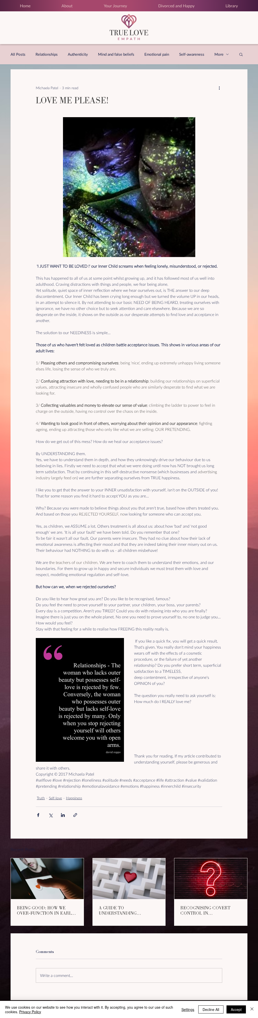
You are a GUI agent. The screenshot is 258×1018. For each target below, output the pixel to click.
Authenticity (78, 54)
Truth (41, 798)
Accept (236, 1009)
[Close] (252, 1009)
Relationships (47, 54)
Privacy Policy (30, 1011)
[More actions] (219, 88)
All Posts (18, 54)
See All (242, 849)
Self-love (55, 798)
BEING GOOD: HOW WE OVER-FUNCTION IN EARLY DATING (45, 910)
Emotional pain (156, 54)
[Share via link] (75, 815)
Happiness (74, 798)
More (218, 54)
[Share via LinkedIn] (62, 815)
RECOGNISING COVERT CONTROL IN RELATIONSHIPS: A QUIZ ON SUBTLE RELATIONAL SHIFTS (210, 910)
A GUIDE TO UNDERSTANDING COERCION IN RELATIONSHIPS (118, 910)
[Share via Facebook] (38, 815)
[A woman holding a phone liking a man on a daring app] (47, 878)
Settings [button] (187, 1009)
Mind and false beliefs (116, 54)
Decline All (211, 1009)
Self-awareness (191, 54)
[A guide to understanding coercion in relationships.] (129, 878)
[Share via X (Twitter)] (50, 815)
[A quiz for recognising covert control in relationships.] (210, 878)
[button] (241, 54)
